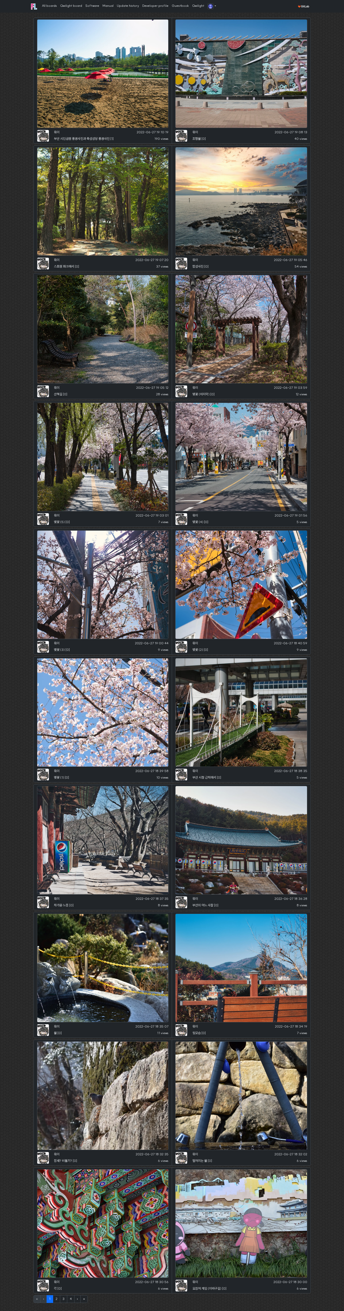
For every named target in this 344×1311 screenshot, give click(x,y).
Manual (108, 6)
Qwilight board (71, 6)
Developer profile (155, 6)
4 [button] (71, 1299)
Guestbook (180, 6)
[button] (212, 6)
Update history (128, 6)
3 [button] (63, 1299)
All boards (49, 6)
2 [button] (56, 1299)
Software (92, 6)
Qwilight (198, 6)
